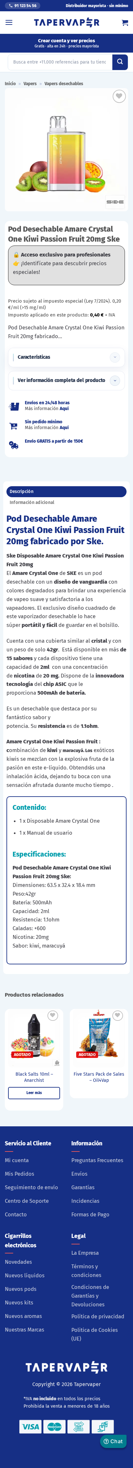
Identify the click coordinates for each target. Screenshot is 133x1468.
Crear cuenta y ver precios (67, 43)
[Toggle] (115, 357)
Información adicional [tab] (32, 502)
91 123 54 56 (25, 6)
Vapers (30, 83)
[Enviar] (120, 62)
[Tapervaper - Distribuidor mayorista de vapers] (67, 22)
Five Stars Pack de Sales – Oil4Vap (99, 1077)
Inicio (10, 83)
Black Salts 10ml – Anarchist (34, 1077)
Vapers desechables (64, 83)
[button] (9, 22)
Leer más (34, 1093)
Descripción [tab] (22, 491)
